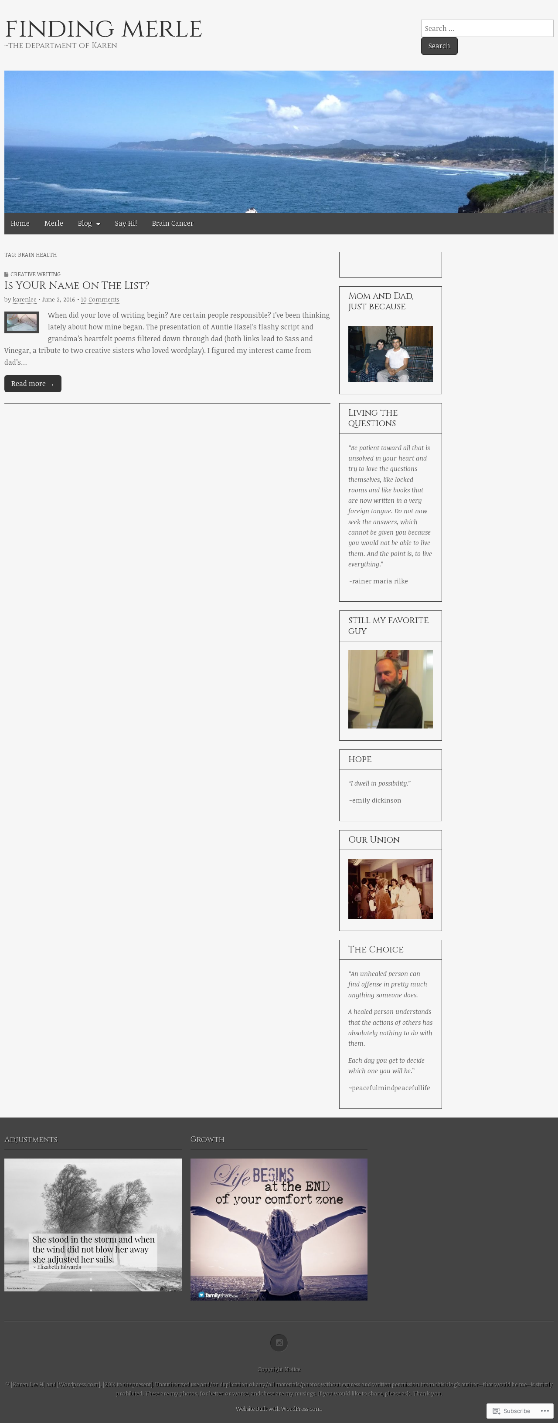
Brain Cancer (173, 223)
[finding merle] (279, 138)
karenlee (25, 299)
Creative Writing (35, 274)
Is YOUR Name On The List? (77, 286)
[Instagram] (279, 1343)
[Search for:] (487, 28)
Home (20, 223)
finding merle (103, 28)
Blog (85, 223)
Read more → (32, 383)
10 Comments (100, 299)
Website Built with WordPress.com (278, 1409)
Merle (53, 223)
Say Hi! (126, 223)
